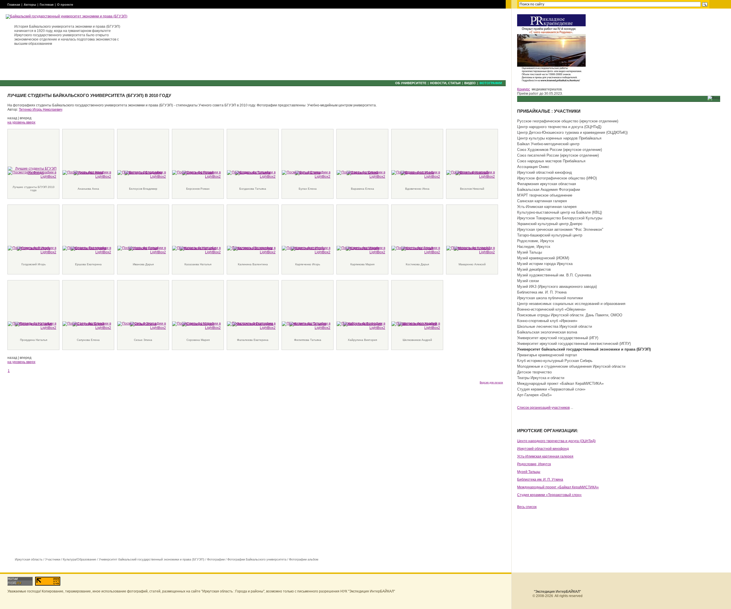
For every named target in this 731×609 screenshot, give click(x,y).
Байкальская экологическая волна (547, 332)
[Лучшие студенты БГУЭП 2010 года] (32, 174)
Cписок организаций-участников (543, 408)
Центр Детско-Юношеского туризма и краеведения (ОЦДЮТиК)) (572, 132)
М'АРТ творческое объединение (544, 195)
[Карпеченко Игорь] (306, 250)
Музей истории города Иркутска (545, 264)
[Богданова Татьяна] (251, 174)
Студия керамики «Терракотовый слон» (551, 389)
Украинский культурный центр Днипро (549, 224)
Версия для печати (491, 382)
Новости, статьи (445, 83)
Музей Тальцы (529, 252)
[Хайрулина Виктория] (361, 325)
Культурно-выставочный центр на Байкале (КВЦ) (559, 212)
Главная (13, 4)
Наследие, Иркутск (533, 246)
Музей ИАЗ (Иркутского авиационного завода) (557, 286)
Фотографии (490, 83)
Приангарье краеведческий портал (547, 355)
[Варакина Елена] (361, 174)
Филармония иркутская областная (546, 184)
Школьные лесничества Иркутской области (554, 326)
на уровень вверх (21, 122)
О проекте (65, 4)
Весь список (527, 507)
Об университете (410, 83)
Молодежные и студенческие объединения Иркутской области (571, 366)
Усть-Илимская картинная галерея (547, 207)
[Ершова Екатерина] (87, 250)
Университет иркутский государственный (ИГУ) (557, 338)
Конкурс (523, 89)
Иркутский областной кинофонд (544, 172)
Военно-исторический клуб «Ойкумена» (551, 309)
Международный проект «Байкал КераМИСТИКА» (560, 383)
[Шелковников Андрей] (415, 325)
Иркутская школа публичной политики (550, 298)
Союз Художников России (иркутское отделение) (559, 149)
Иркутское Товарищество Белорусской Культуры (559, 218)
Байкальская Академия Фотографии (548, 189)
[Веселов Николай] (470, 174)
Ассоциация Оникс (533, 167)
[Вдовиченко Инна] (415, 174)
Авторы (30, 4)
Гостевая (46, 4)
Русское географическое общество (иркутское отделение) (567, 121)
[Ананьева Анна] (87, 174)
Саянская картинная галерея (542, 201)
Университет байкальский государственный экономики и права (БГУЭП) (151, 559)
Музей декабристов (534, 269)
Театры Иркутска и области (540, 378)
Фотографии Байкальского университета (256, 559)
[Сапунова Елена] (87, 325)
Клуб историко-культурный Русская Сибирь (555, 361)
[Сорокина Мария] (196, 325)
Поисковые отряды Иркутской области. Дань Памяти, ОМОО (569, 315)
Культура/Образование (79, 559)
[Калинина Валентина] (251, 250)
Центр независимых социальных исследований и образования (571, 304)
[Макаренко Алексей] (470, 250)
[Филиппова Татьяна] (306, 325)
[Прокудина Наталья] (32, 325)
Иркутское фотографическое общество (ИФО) (557, 178)
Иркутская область (29, 559)
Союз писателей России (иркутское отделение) (558, 155)
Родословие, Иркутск (535, 241)
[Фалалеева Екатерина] (251, 325)
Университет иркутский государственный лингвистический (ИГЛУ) (574, 343)
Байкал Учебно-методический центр (548, 144)
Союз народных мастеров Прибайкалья (551, 161)
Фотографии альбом (303, 559)
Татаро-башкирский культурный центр (549, 235)
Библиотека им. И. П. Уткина (542, 292)
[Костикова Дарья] (415, 250)
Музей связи (528, 281)
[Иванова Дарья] (141, 250)
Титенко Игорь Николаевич (40, 110)
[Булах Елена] (306, 174)
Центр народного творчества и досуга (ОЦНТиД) (559, 127)
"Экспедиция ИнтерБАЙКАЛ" (557, 592)
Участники (52, 559)
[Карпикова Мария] (361, 250)
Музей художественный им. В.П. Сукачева (554, 275)
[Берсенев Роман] (196, 174)
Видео (470, 83)
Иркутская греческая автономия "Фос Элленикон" (560, 229)
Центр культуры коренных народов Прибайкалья (559, 138)
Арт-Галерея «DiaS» (534, 395)
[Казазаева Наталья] (196, 250)
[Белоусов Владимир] (141, 174)
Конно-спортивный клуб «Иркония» (547, 321)
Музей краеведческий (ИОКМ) (543, 258)
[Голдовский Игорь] (32, 250)
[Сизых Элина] (141, 325)
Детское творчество (534, 372)
